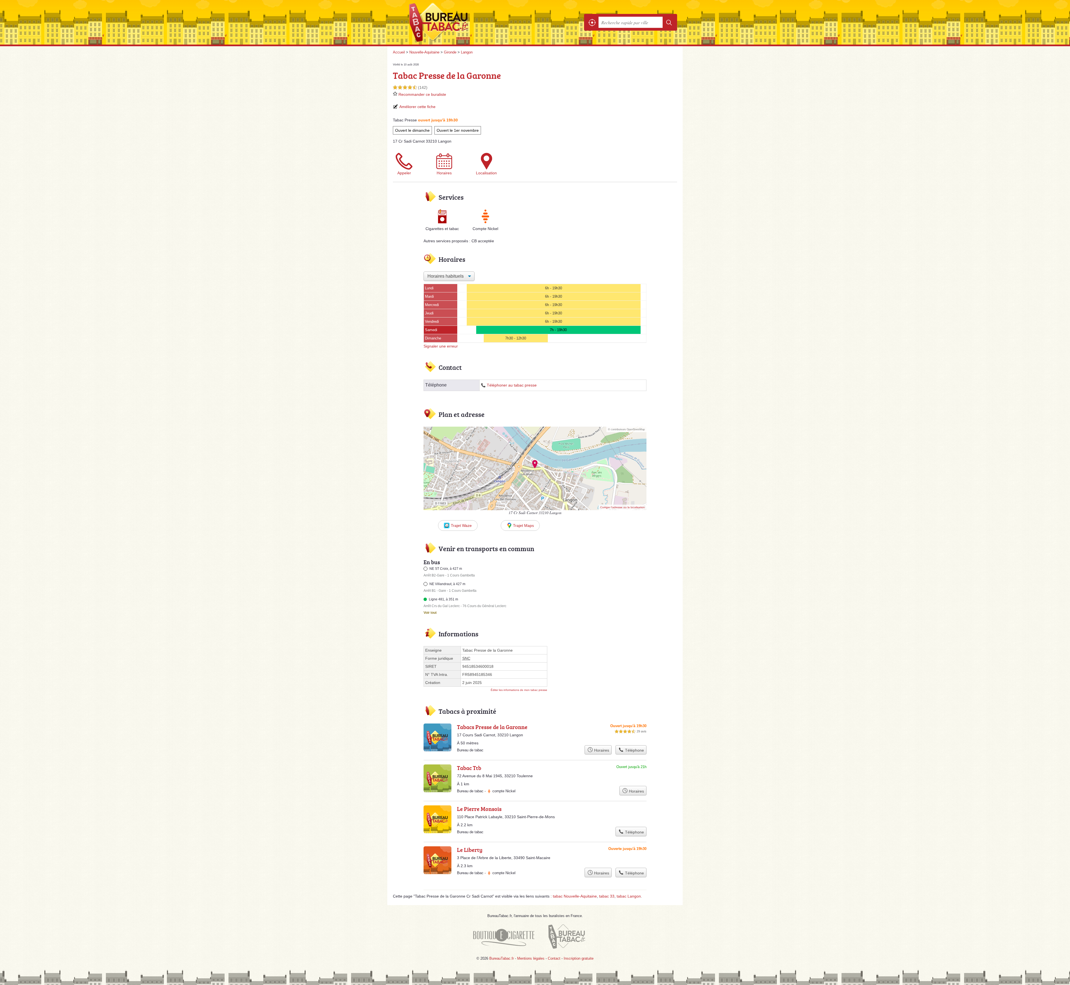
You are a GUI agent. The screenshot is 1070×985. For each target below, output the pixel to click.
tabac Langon (629, 896)
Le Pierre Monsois (479, 809)
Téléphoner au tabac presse (512, 385)
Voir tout (430, 613)
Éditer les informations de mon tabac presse (519, 689)
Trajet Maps (523, 525)
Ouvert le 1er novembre (458, 130)
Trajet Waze (461, 525)
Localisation (486, 173)
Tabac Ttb (469, 768)
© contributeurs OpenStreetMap (626, 429)
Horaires (444, 173)
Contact (554, 958)
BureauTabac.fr (454, 22)
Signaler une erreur (441, 346)
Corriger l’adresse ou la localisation (622, 507)
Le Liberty (469, 850)
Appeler (404, 173)
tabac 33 (606, 896)
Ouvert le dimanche (412, 130)
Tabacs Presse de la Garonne (492, 727)
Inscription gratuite (579, 958)
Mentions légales (530, 958)
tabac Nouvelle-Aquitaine (575, 896)
